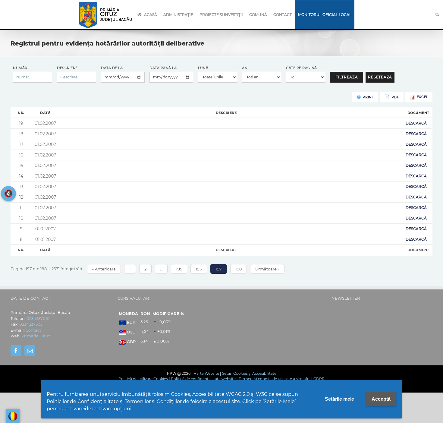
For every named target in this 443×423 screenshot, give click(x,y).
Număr (20, 68)
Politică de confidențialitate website (203, 379)
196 (199, 269)
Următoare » (267, 269)
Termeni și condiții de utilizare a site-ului (274, 379)
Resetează (380, 77)
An (244, 68)
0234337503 (30, 324)
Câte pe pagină (301, 68)
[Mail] (29, 350)
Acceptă (381, 399)
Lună (203, 68)
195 (179, 269)
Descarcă (416, 123)
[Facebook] (16, 350)
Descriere (67, 68)
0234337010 (38, 318)
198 (238, 269)
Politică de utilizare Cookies (143, 379)
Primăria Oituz (35, 335)
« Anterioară (104, 269)
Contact (33, 330)
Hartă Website (206, 373)
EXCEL (422, 97)
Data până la (163, 68)
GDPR (319, 379)
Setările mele (339, 399)
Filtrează (346, 77)
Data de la (112, 68)
